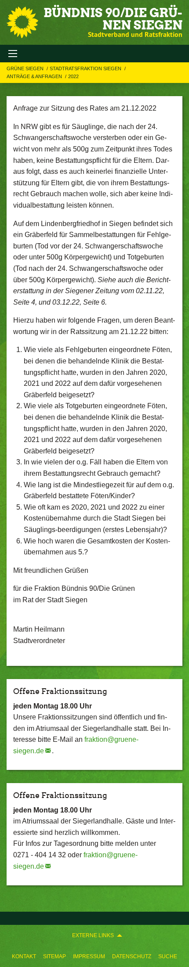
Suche (167, 956)
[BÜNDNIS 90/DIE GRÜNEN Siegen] (22, 22)
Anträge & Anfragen (35, 76)
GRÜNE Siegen (26, 68)
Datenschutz (131, 956)
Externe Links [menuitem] (93, 935)
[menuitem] (24, 956)
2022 (73, 76)
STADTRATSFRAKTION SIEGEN (86, 68)
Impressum (89, 956)
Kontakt (24, 956)
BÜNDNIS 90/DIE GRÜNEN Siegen (113, 18)
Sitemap (54, 956)
